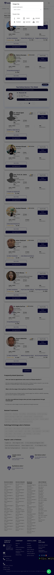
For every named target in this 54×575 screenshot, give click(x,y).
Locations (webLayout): (18, 7)
